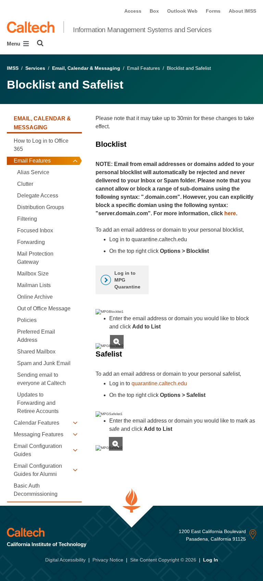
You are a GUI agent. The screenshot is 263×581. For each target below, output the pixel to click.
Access (132, 11)
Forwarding (31, 242)
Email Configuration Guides (38, 450)
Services (35, 68)
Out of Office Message (44, 308)
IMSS (12, 68)
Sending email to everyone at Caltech (41, 379)
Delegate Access (37, 195)
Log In (210, 560)
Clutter (25, 184)
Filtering (27, 219)
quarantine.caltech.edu (159, 383)
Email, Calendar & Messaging (86, 68)
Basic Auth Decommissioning (36, 490)
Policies (27, 320)
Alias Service (33, 172)
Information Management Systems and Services (142, 30)
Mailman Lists (34, 285)
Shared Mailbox (36, 351)
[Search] (40, 43)
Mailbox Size (33, 273)
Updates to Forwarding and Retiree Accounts (38, 403)
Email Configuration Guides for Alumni (38, 470)
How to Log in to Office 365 (41, 145)
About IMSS (242, 11)
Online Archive (35, 297)
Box (154, 11)
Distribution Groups (40, 207)
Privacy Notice (107, 560)
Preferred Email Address (36, 336)
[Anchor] (131, 144)
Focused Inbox (35, 230)
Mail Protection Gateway (35, 258)
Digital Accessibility (65, 560)
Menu (14, 44)
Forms (213, 11)
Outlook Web (182, 11)
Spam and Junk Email (44, 363)
